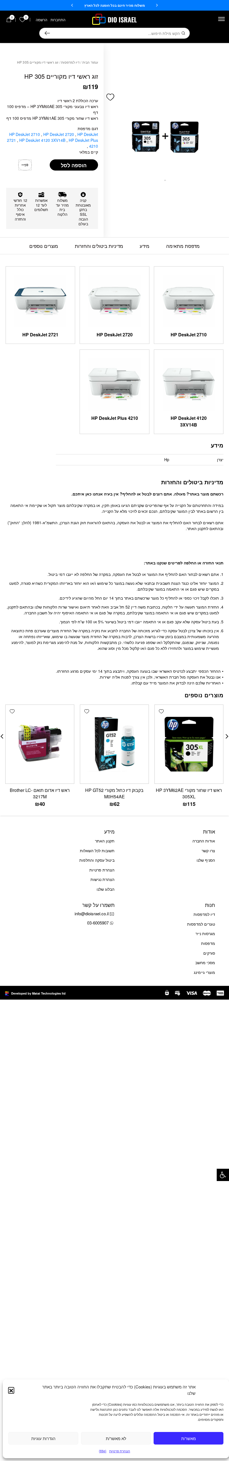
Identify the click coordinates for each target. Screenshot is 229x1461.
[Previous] (157, 5)
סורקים (209, 953)
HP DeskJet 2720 (59, 134)
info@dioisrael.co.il (92, 913)
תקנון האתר (105, 841)
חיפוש (47, 33)
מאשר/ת (188, 1438)
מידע (144, 245)
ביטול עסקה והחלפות (97, 860)
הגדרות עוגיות (43, 1438)
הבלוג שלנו (106, 889)
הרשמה (41, 19)
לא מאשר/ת (116, 1438)
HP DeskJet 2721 (40, 334)
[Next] (72, 5)
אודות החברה (203, 841)
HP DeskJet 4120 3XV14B (42, 140)
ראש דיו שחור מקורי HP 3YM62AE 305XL (189, 793)
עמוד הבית (90, 62)
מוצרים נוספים (43, 245)
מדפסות (208, 943)
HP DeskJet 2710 (25, 134)
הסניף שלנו (206, 860)
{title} (102, 1450)
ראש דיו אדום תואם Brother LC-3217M (40, 793)
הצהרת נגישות (102, 879)
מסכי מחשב (205, 962)
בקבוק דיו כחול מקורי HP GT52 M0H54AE (114, 793)
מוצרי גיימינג (204, 972)
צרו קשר (208, 850)
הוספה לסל (74, 165)
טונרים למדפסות (201, 924)
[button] (223, 1175)
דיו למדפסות (70, 62)
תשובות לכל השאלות (97, 850)
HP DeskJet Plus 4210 (114, 418)
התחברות (58, 19)
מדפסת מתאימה (183, 245)
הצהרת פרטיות (119, 1450)
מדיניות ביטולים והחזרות (99, 245)
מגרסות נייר (205, 933)
